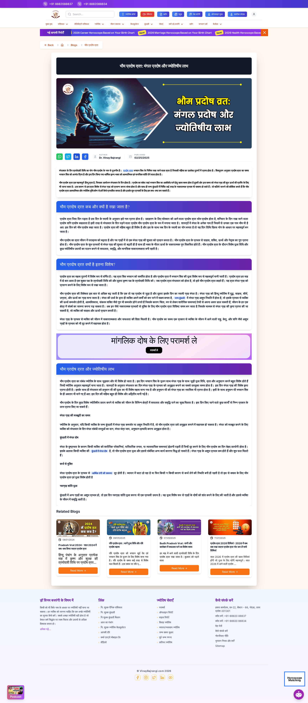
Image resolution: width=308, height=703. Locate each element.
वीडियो (102, 642)
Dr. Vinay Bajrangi (110, 157)
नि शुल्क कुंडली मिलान (109, 617)
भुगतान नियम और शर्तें (224, 640)
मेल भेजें (218, 625)
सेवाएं (161, 24)
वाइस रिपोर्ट (163, 617)
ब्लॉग (191, 24)
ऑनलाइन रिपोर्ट (165, 612)
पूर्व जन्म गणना (164, 637)
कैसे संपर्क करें (221, 630)
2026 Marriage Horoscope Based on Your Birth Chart (148, 32)
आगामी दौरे (104, 632)
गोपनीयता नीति (221, 635)
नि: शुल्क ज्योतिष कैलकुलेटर (112, 627)
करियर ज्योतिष (164, 642)
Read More (78, 570)
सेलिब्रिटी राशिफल (81, 24)
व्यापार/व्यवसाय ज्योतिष (168, 627)
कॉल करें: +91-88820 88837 (230, 615)
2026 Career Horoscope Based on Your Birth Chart (72, 32)
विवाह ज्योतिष (164, 622)
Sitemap (220, 645)
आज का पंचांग (105, 622)
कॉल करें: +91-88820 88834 (230, 620)
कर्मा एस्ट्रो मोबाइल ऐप (109, 637)
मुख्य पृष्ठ (49, 24)
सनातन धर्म (203, 24)
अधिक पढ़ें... (45, 629)
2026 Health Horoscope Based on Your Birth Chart (223, 32)
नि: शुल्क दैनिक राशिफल (110, 607)
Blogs (74, 44)
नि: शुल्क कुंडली (106, 612)
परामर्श (161, 607)
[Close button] (264, 32)
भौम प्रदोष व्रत (91, 44)
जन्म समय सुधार (165, 632)
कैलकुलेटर (134, 24)
